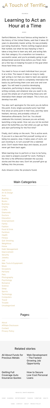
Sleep (4, 288)
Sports (5, 291)
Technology (7, 294)
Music (4, 266)
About (4, 322)
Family (4, 224)
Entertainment (8, 221)
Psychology (7, 280)
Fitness (5, 238)
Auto (4, 195)
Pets (4, 274)
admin (24, 32)
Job (3, 260)
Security (5, 255)
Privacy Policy (8, 331)
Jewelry (5, 257)
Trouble (5, 303)
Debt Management (10, 249)
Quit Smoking (8, 240)
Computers (7, 297)
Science (5, 286)
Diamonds (6, 212)
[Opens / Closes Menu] (46, 6)
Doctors (5, 215)
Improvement (7, 252)
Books (4, 201)
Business (25, 13)
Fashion (5, 226)
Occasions (6, 269)
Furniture (5, 232)
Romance (6, 283)
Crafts (4, 209)
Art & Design (7, 192)
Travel (4, 300)
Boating (5, 198)
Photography (7, 277)
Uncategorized (8, 305)
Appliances (6, 190)
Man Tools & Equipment (12, 263)
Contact (5, 328)
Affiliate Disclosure (10, 325)
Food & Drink (7, 229)
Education (6, 218)
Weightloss (6, 243)
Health (4, 235)
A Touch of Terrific (25, 5)
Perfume (5, 271)
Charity (5, 207)
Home (4, 246)
